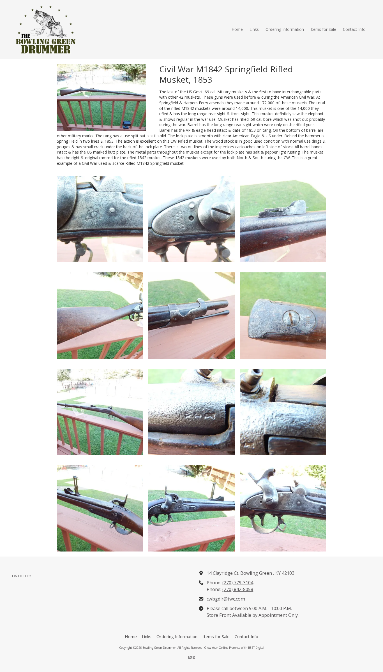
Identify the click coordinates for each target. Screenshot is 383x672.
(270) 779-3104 (237, 583)
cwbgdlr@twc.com (226, 599)
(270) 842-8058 (237, 589)
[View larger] (100, 219)
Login (191, 657)
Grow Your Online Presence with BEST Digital (234, 648)
